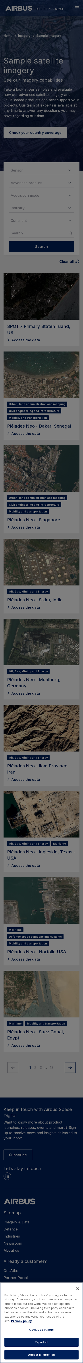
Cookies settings (41, 1329)
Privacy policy (21, 1321)
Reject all (41, 1342)
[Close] (78, 1289)
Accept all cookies (41, 1354)
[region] (41, 1323)
